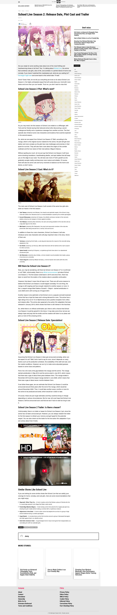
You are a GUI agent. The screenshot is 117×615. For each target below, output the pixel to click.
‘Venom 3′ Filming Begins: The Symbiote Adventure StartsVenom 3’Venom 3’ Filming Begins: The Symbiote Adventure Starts (65, 6)
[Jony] (21, 536)
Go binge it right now (25, 75)
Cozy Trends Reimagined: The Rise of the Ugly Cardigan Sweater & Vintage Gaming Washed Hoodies (85, 54)
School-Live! (33, 527)
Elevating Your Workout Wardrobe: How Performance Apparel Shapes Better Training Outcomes (85, 42)
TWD (19, 11)
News (23, 11)
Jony (20, 17)
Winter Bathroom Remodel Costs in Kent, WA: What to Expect (85, 59)
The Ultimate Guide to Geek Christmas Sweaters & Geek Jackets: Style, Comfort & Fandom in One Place (86, 48)
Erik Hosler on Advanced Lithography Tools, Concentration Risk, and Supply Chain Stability (86, 33)
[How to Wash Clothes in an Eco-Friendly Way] (58, 557)
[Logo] (58, 1)
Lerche (26, 527)
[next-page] (98, 6)
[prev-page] (33, 6)
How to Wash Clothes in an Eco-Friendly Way (86, 38)
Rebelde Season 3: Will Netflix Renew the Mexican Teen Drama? (43, 5)
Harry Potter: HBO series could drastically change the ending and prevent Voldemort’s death (86, 6)
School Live (58, 68)
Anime (27, 11)
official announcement (50, 272)
